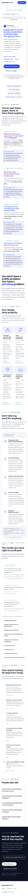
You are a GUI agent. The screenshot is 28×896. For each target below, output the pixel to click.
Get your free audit (11, 71)
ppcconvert (7, 2)
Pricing (17, 59)
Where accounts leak (9, 56)
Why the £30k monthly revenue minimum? (11, 818)
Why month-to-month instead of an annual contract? (12, 790)
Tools (15, 888)
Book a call (22, 2)
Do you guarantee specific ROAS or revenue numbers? (12, 804)
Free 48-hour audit (9, 61)
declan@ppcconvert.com (16, 873)
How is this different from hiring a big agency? (12, 797)
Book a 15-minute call (12, 66)
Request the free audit (10, 868)
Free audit (9, 888)
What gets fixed (8, 59)
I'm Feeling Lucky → (9, 864)
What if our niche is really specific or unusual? (12, 811)
